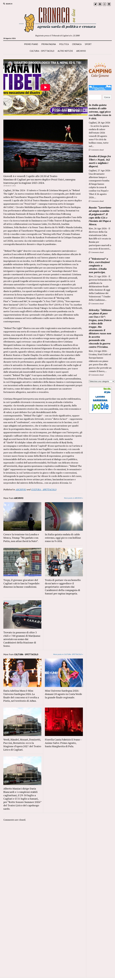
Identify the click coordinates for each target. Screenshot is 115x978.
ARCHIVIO (81, 50)
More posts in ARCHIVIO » (73, 498)
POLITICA (64, 44)
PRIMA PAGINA (48, 44)
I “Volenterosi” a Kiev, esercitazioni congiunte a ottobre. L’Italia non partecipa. (99, 265)
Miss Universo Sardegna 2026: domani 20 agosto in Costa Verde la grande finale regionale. (63, 694)
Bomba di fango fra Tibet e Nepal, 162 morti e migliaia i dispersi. (100, 161)
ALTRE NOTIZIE (65, 50)
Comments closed (97, 150)
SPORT (88, 44)
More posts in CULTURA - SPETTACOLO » (68, 654)
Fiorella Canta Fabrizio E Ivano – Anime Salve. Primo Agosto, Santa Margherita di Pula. (63, 743)
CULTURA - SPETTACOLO (44, 489)
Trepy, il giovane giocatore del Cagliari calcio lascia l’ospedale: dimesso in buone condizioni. (21, 583)
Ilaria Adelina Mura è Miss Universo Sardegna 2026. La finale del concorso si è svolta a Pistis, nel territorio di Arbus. (21, 695)
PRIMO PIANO (31, 44)
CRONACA (76, 44)
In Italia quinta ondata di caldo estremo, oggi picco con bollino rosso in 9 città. (63, 538)
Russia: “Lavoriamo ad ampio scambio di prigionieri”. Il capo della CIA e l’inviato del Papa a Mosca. (100, 216)
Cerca (107, 97)
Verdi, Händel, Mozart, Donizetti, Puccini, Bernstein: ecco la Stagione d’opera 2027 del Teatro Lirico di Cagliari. (22, 744)
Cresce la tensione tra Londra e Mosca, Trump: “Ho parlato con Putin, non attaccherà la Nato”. (21, 538)
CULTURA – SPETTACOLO (42, 50)
